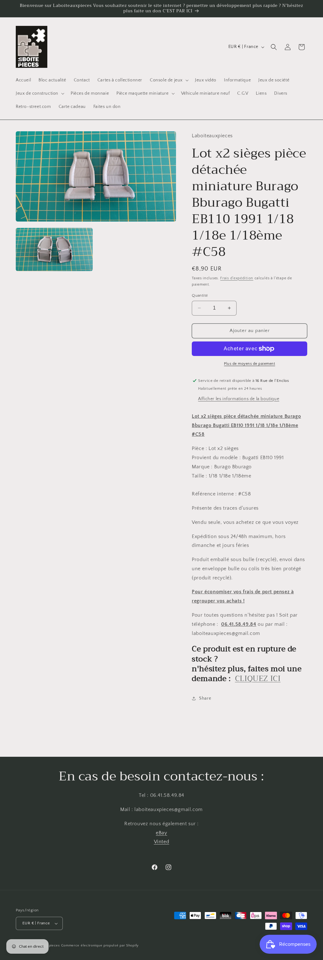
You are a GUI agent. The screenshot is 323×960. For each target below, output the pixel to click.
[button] (168, 80)
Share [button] (205, 698)
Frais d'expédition (236, 278)
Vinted (161, 841)
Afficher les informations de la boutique (238, 398)
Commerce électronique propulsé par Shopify (100, 945)
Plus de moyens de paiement (249, 364)
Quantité (200, 295)
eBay (161, 833)
